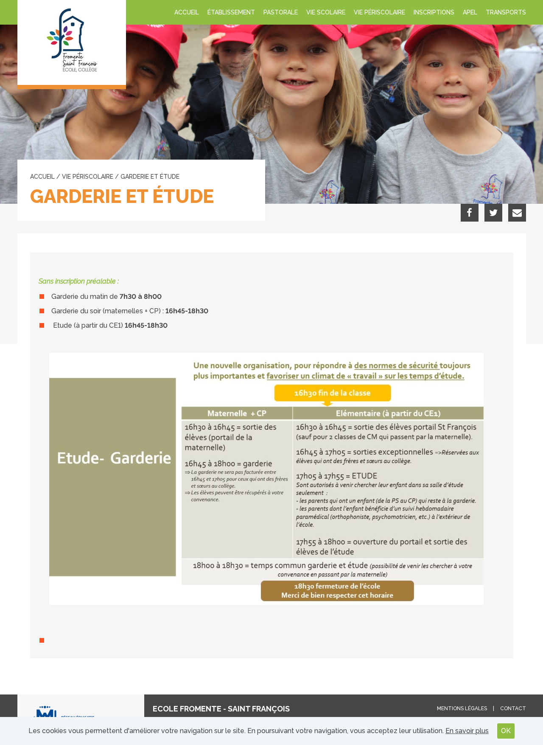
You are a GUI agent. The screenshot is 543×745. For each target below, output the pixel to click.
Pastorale (280, 12)
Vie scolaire (325, 12)
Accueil (186, 12)
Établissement (231, 12)
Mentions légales (462, 708)
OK (506, 731)
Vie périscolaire (379, 12)
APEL (470, 12)
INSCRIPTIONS (434, 12)
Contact (513, 708)
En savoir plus (467, 731)
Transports (506, 12)
